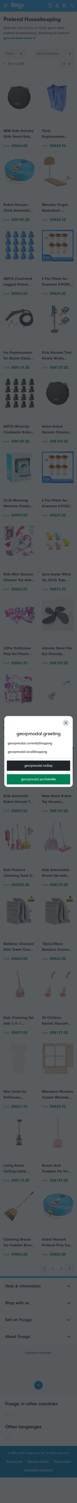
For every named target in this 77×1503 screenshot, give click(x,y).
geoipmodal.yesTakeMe (38, 779)
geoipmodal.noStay (38, 766)
